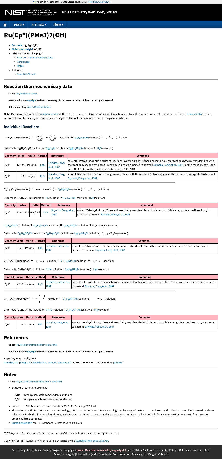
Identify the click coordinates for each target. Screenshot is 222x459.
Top (17, 93)
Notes (20, 66)
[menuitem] (5, 24)
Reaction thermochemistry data (35, 57)
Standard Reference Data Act (91, 440)
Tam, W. (52, 362)
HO (99, 148)
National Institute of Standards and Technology (31, 12)
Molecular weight (22, 49)
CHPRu (64, 189)
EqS (42, 165)
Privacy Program (52, 450)
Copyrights (70, 450)
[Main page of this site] (5, 24)
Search (18, 24)
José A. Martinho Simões (39, 106)
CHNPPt (70, 225)
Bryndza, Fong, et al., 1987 (168, 165)
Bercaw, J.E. (65, 362)
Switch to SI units (26, 74)
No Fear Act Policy (166, 450)
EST (40, 324)
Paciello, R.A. (39, 362)
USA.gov (152, 454)
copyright (31, 100)
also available (194, 114)
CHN (50, 148)
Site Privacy (18, 450)
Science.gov (138, 454)
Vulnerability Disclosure (141, 450)
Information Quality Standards (93, 454)
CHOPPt (11, 225)
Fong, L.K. (25, 362)
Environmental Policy (197, 450)
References (23, 61)
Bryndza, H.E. (11, 362)
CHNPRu (81, 137)
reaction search (49, 114)
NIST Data (38, 24)
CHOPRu (70, 298)
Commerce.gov (121, 454)
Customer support (22, 423)
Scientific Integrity (64, 454)
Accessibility (34, 450)
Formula (17, 45)
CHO (49, 309)
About (57, 24)
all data (118, 362)
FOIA (180, 450)
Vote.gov (163, 454)
